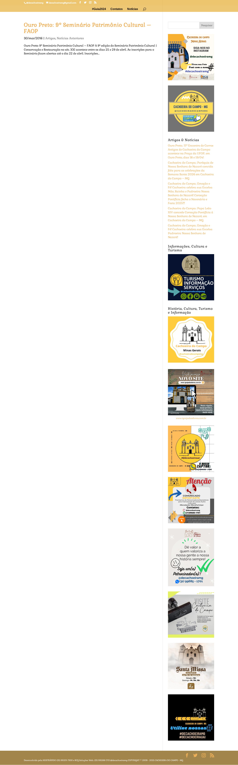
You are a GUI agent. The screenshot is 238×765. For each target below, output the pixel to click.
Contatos (116, 9)
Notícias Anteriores (70, 38)
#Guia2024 (99, 9)
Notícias (132, 9)
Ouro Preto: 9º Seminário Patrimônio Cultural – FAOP (87, 28)
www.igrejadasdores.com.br (191, 418)
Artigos (50, 38)
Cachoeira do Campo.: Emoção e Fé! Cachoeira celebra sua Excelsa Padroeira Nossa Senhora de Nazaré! (190, 231)
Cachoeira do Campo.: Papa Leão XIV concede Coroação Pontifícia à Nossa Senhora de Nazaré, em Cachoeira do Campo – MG (190, 214)
